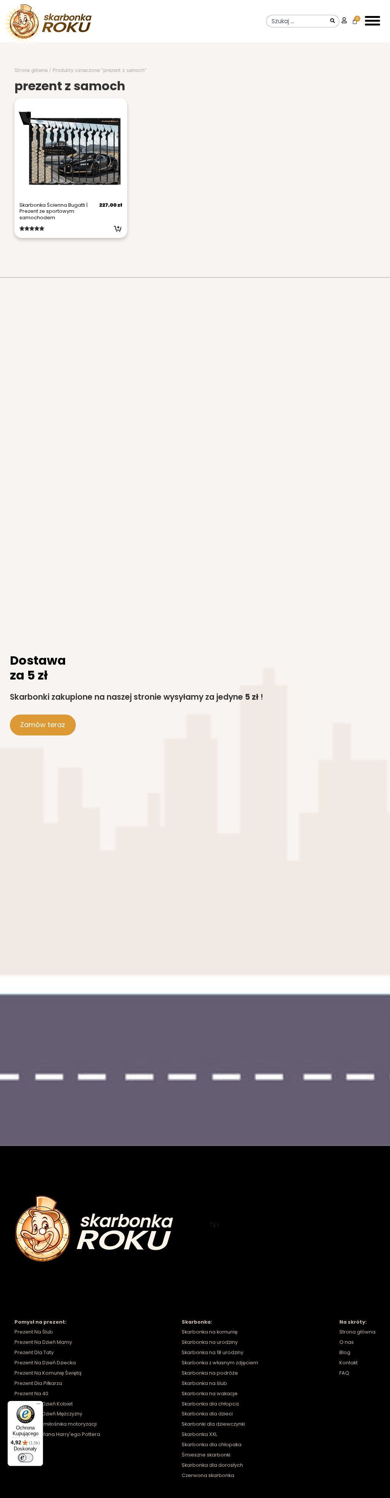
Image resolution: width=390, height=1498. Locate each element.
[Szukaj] (333, 21)
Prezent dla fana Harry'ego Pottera (57, 1434)
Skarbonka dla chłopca (210, 1404)
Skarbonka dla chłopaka (211, 1444)
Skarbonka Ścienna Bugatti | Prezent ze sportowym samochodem (53, 211)
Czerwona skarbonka (208, 1475)
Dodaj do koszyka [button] (117, 228)
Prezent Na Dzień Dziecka (45, 1362)
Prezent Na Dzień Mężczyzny (48, 1413)
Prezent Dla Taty (34, 1352)
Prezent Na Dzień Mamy (43, 1342)
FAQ (344, 1373)
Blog (344, 1352)
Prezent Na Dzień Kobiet (43, 1404)
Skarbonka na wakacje (210, 1393)
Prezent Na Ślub (33, 1332)
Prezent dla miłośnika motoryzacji (55, 1424)
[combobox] (296, 21)
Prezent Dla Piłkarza (38, 1383)
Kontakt (348, 1362)
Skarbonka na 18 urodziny (212, 1352)
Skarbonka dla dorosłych (212, 1465)
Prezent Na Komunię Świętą (48, 1373)
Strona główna (31, 70)
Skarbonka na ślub (204, 1383)
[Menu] (38, 1405)
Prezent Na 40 (31, 1393)
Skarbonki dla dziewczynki (213, 1424)
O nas (346, 1342)
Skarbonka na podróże (210, 1373)
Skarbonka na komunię (210, 1332)
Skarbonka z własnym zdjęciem (220, 1362)
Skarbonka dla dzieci (207, 1413)
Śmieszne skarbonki (206, 1455)
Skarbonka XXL (199, 1434)
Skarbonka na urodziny (210, 1342)
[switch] (25, 1457)
